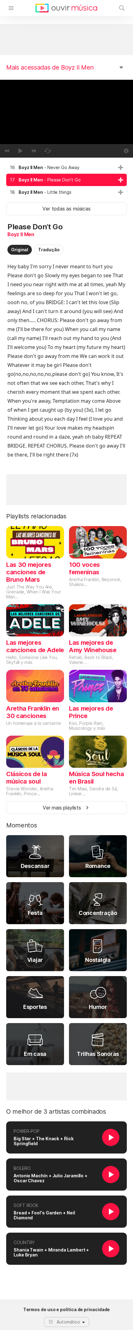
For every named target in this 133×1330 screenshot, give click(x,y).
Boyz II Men (20, 234)
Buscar (122, 8)
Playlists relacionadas (36, 516)
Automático (68, 1321)
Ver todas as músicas (66, 209)
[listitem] (66, 167)
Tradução (48, 249)
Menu (11, 8)
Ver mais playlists (62, 808)
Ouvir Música (66, 8)
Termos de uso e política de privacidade (66, 1309)
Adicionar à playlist (120, 167)
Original (19, 249)
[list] (66, 179)
